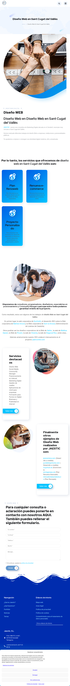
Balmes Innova (19, 324)
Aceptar (35, 670)
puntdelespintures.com (51, 463)
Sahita (49, 330)
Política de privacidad (32, 684)
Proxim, (20, 333)
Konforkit (37, 321)
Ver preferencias (35, 680)
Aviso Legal (41, 684)
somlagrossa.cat (49, 472)
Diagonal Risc (51, 333)
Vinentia (34, 333)
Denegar (35, 675)
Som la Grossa (49, 324)
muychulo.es (47, 467)
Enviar (10, 568)
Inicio (23, 24)
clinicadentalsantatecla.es (52, 478)
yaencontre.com (38, 340)
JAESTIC (7, 127)
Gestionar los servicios (8, 665)
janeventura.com (49, 458)
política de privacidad (27, 563)
